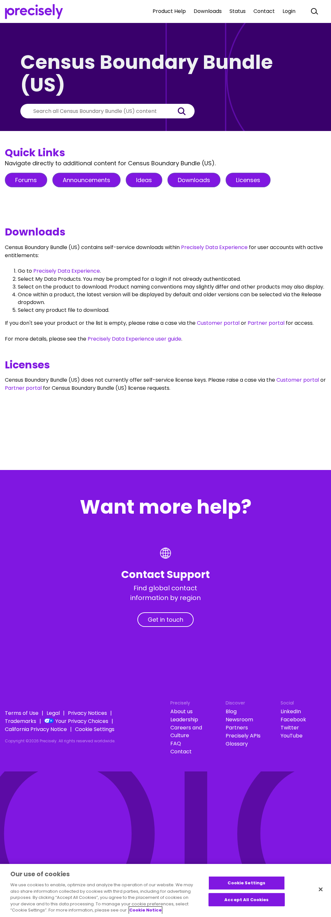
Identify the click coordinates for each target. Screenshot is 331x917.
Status (238, 11)
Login (289, 11)
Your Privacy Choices (81, 721)
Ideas (144, 180)
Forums (26, 180)
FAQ (175, 743)
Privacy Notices (87, 713)
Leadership (184, 719)
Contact (264, 11)
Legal (53, 713)
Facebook (293, 719)
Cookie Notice (145, 910)
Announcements (86, 180)
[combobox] (97, 111)
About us (181, 711)
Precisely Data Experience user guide (134, 339)
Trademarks (20, 721)
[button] (185, 111)
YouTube (292, 735)
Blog (231, 711)
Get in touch (165, 620)
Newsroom (239, 719)
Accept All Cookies (246, 900)
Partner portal (266, 323)
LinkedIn (291, 711)
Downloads (208, 11)
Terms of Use (21, 713)
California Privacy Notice (36, 729)
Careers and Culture (186, 731)
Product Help (169, 11)
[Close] (321, 889)
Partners (237, 727)
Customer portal (218, 323)
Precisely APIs (243, 735)
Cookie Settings (94, 729)
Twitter (290, 727)
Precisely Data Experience (214, 247)
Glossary (237, 744)
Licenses (248, 180)
